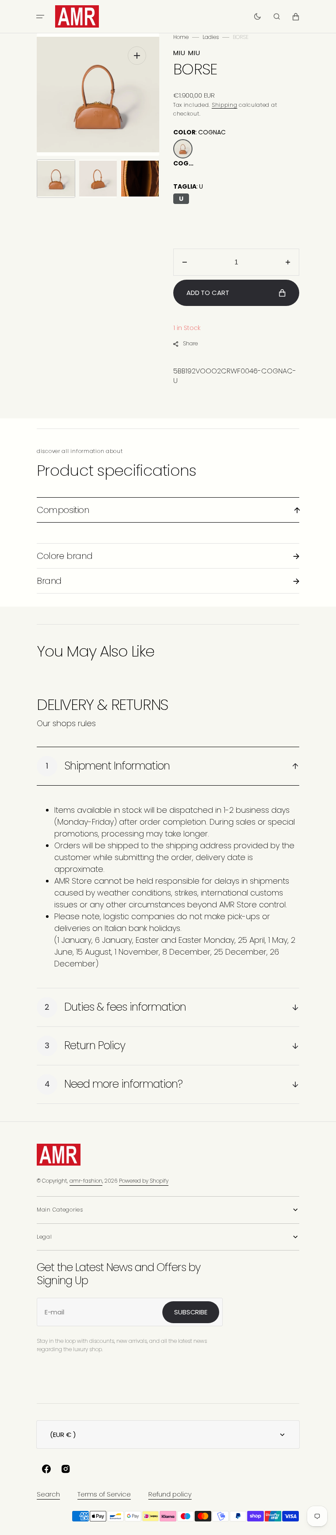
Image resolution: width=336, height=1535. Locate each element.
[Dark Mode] (257, 16)
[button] (40, 16)
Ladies (211, 37)
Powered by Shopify (143, 1180)
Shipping (225, 105)
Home (181, 37)
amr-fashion (86, 1180)
